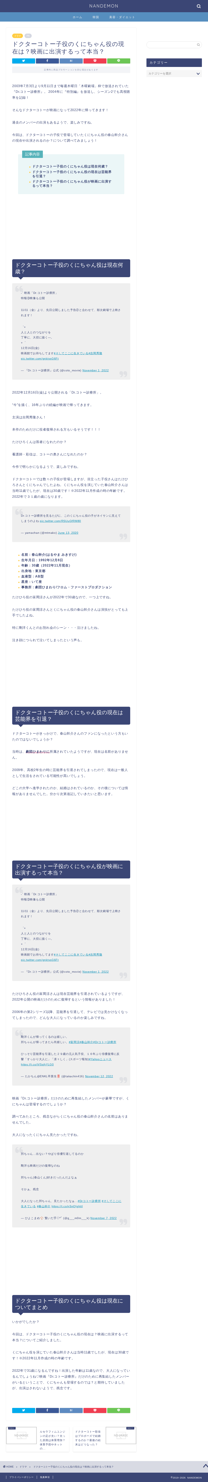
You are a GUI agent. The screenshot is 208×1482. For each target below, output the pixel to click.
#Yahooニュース (100, 1059)
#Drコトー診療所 (104, 1042)
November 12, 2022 (99, 1076)
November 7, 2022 (103, 1218)
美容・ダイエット (122, 17)
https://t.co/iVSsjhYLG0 (37, 1064)
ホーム (77, 17)
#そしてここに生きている (71, 353)
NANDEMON (104, 6)
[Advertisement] (71, 230)
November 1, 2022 (95, 370)
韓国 (96, 17)
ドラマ (17, 36)
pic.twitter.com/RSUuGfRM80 (60, 521)
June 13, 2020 (68, 532)
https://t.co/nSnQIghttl (67, 1206)
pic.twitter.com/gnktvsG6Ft (40, 358)
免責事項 (45, 1477)
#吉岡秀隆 (95, 353)
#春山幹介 (86, 1042)
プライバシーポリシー (21, 1477)
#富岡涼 (74, 1042)
